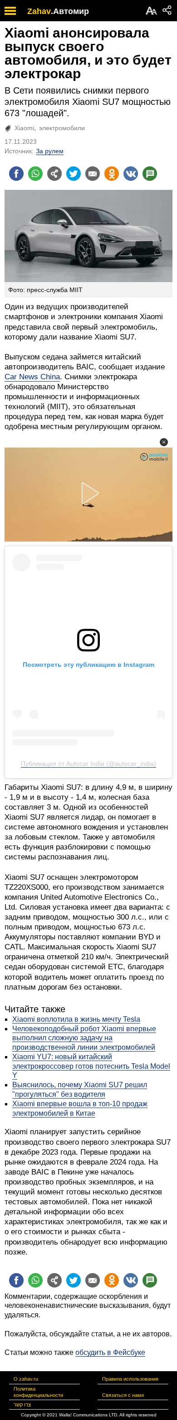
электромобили (62, 128)
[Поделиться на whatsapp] (35, 173)
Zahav (39, 11)
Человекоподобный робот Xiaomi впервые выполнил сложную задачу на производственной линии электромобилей (84, 1038)
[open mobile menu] (10, 11)
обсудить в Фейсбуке (110, 1352)
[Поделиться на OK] (111, 173)
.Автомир (70, 11)
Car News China (32, 377)
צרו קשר (22, 1404)
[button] (164, 442)
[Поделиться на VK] (130, 173)
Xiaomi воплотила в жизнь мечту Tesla (76, 1019)
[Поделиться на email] (92, 173)
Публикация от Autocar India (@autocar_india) (88, 763)
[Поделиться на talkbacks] (150, 173)
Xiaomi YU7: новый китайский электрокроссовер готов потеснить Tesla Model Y (91, 1066)
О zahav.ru (26, 1379)
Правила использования (130, 1379)
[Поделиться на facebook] (16, 173)
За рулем (50, 151)
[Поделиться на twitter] (73, 173)
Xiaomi (24, 128)
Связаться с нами (123, 1395)
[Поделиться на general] (54, 173)
